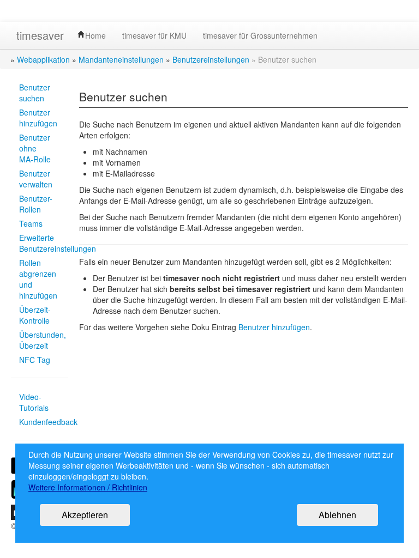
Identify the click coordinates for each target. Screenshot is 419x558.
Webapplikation (43, 59)
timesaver (40, 35)
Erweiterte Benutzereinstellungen (39, 243)
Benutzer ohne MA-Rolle (35, 148)
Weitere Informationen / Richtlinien (87, 487)
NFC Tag (34, 359)
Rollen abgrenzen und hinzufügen (38, 279)
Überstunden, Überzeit (39, 340)
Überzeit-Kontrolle (35, 315)
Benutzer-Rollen (35, 204)
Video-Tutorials (34, 402)
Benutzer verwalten (35, 179)
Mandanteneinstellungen (121, 59)
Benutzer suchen (34, 93)
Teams (31, 223)
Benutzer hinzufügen (38, 118)
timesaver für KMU (154, 35)
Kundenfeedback (39, 421)
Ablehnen (337, 514)
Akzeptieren (85, 514)
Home (95, 35)
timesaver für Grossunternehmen (260, 35)
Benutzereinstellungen (210, 59)
